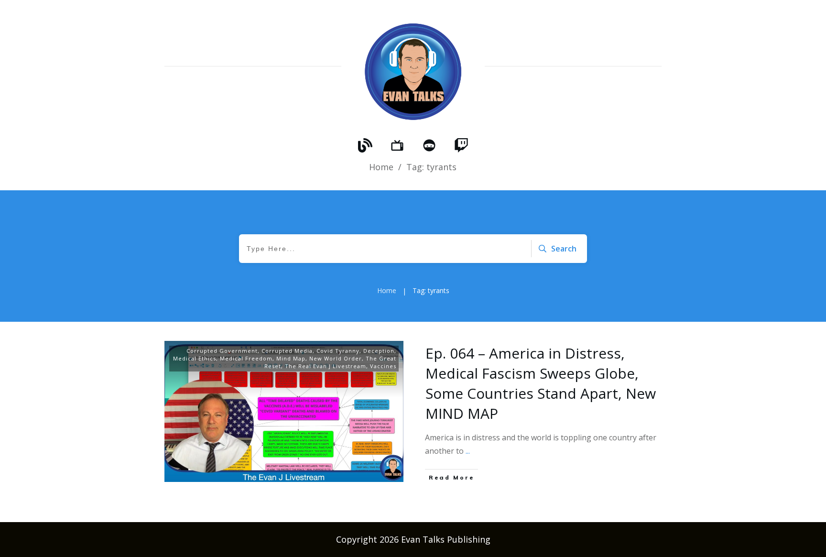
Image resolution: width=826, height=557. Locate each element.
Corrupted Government (222, 350)
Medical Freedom (246, 358)
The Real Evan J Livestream (325, 366)
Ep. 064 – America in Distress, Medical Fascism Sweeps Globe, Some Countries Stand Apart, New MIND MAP (540, 383)
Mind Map (290, 358)
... (468, 451)
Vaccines (383, 366)
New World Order (335, 358)
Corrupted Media (287, 350)
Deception (378, 350)
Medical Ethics (194, 358)
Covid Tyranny (337, 350)
